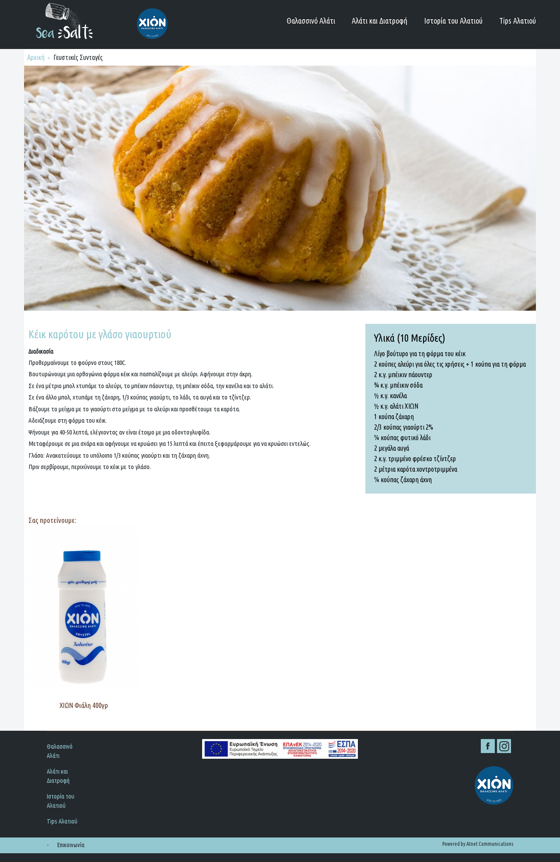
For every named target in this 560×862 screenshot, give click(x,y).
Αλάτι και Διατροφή (379, 20)
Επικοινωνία (70, 844)
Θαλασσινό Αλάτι (311, 20)
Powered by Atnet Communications (477, 844)
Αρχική (36, 57)
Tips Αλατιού (517, 20)
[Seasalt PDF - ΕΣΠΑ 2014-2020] (280, 749)
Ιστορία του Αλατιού (453, 20)
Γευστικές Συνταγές (78, 57)
